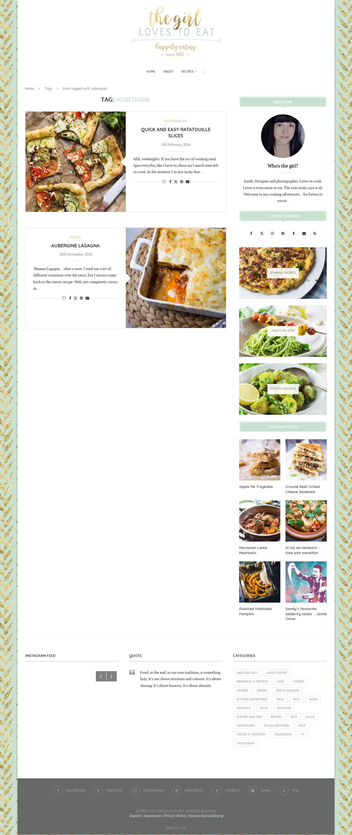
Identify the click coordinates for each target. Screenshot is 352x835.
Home (150, 71)
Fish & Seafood (287, 690)
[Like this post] (164, 182)
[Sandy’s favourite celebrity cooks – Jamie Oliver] (306, 582)
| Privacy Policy (174, 816)
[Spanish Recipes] (283, 273)
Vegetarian (245, 743)
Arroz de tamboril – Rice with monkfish (303, 550)
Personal (244, 708)
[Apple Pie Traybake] (259, 459)
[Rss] (315, 233)
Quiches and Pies (249, 717)
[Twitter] (262, 233)
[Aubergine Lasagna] (176, 278)
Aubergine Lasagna (75, 246)
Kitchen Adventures (252, 699)
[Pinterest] (283, 233)
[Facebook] (251, 233)
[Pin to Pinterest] (181, 182)
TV (303, 734)
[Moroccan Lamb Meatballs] (259, 521)
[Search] (203, 71)
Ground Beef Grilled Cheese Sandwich (303, 489)
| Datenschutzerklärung (205, 816)
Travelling (283, 734)
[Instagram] (272, 233)
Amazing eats (247, 672)
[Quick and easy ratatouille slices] (76, 162)
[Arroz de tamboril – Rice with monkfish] (306, 521)
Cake (280, 681)
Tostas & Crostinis (251, 734)
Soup (302, 725)
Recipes (187, 71)
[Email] (304, 233)
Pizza (264, 708)
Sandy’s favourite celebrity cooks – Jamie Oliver (306, 614)
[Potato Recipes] (283, 389)
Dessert (242, 690)
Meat (280, 699)
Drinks (262, 690)
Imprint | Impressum (145, 816)
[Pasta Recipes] (283, 331)
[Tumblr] (294, 233)
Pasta (313, 699)
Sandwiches (246, 725)
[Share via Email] (187, 182)
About (168, 71)
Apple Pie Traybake (256, 487)
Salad (310, 717)
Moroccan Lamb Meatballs (253, 550)
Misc (296, 699)
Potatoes (284, 708)
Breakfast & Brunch (252, 681)
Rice (294, 717)
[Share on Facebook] (170, 182)
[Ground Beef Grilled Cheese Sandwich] (306, 459)
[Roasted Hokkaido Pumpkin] (259, 582)
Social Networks (277, 725)
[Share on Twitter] (176, 181)
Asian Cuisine (276, 672)
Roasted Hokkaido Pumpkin (255, 611)
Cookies (298, 681)
